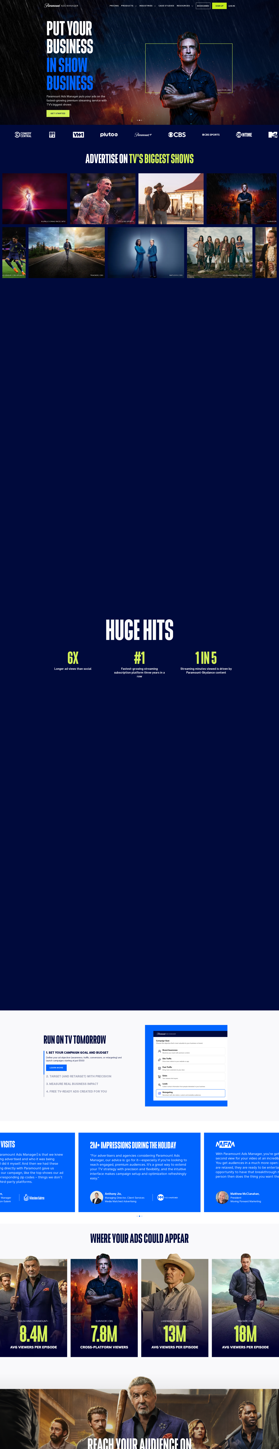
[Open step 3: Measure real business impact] (45, 1086)
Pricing (114, 6)
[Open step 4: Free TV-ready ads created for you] (45, 1093)
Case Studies (166, 6)
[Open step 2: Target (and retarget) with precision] (45, 1078)
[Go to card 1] (137, 1215)
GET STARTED (58, 113)
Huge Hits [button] (139, 630)
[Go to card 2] (139, 1215)
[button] (203, 6)
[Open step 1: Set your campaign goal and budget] (45, 1063)
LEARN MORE (56, 1068)
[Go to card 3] (141, 1215)
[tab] (137, 120)
